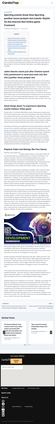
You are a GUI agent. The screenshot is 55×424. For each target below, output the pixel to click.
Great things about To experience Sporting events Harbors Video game (17, 48)
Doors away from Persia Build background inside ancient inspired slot (41, 306)
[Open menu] (52, 3)
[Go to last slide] (4, 332)
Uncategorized (8, 12)
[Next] (51, 332)
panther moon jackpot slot (11, 130)
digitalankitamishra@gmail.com (12, 28)
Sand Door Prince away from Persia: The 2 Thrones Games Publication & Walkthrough (14, 306)
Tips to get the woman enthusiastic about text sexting (39, 327)
